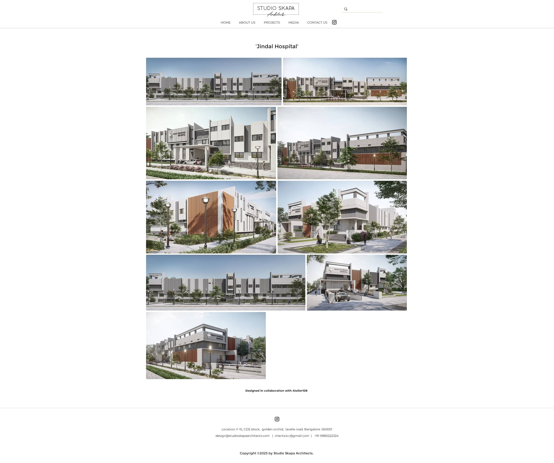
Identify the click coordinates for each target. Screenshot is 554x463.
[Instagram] (334, 22)
